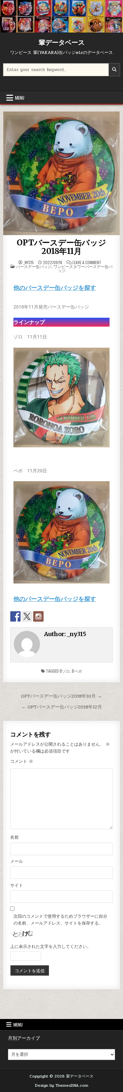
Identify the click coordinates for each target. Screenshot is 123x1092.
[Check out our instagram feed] (38, 616)
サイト (16, 885)
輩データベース (62, 42)
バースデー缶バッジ (33, 266)
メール (16, 861)
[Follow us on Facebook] (15, 616)
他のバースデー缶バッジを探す (54, 287)
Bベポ (77, 671)
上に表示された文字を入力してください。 (50, 946)
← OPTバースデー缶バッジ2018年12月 (61, 706)
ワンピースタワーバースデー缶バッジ (83, 268)
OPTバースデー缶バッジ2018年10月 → (61, 696)
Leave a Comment (86, 262)
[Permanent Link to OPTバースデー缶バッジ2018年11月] (61, 173)
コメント (21, 761)
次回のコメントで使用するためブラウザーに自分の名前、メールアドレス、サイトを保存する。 (60, 920)
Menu (19, 97)
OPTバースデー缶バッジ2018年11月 (61, 246)
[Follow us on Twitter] (27, 616)
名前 (14, 837)
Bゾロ (65, 671)
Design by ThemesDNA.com (61, 1085)
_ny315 (28, 262)
